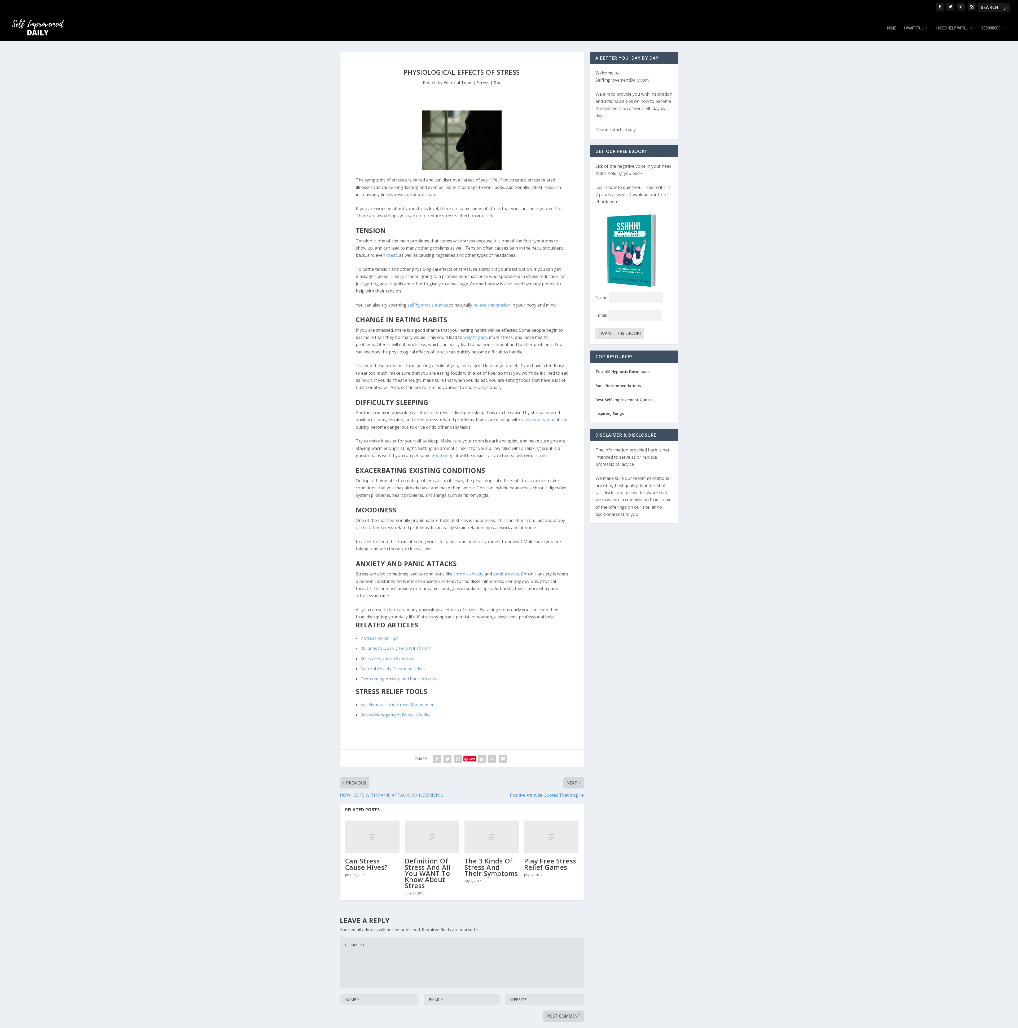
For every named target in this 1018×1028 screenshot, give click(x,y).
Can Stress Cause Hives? (366, 863)
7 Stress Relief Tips (379, 638)
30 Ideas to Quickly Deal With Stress (396, 648)
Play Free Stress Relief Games (550, 863)
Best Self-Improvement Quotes (624, 399)
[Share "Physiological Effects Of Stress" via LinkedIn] (481, 759)
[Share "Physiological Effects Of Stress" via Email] (503, 759)
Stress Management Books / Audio (395, 715)
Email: (601, 315)
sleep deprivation (538, 420)
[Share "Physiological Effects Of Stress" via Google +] (458, 759)
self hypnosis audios (427, 305)
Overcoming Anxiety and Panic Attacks (398, 679)
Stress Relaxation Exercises (387, 659)
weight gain (475, 337)
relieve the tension (492, 305)
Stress (483, 83)
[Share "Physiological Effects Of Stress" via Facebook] (437, 759)
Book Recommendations (618, 385)
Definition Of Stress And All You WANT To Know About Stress (428, 873)
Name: (601, 297)
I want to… (913, 28)
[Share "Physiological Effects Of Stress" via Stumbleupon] (492, 759)
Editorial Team (458, 83)
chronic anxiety (469, 574)
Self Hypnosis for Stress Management (398, 704)
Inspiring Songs (609, 413)
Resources (991, 28)
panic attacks (506, 574)
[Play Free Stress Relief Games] (551, 837)
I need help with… (952, 28)
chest (391, 255)
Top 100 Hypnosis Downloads (622, 371)
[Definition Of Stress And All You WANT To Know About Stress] (432, 837)
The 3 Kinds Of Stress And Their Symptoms (491, 867)
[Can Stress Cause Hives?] (372, 837)
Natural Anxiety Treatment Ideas (393, 669)
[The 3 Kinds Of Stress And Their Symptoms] (491, 837)
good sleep (443, 455)
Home (891, 28)
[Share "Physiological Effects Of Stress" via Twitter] (447, 759)
